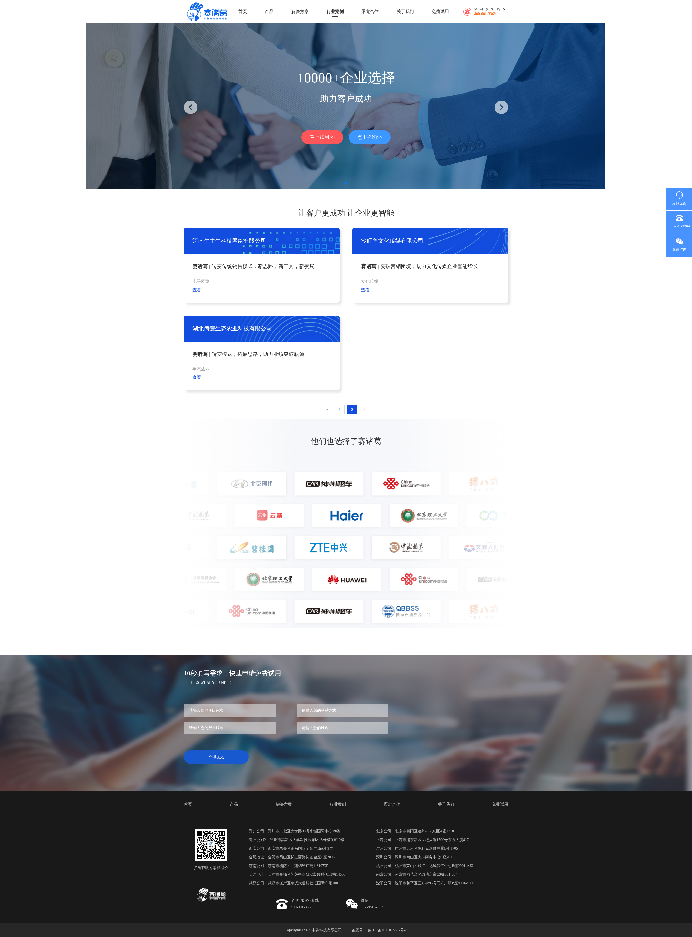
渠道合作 (370, 11)
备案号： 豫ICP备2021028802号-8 (379, 930)
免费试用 (440, 11)
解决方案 (300, 11)
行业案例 (335, 11)
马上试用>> (322, 137)
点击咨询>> (369, 137)
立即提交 (216, 757)
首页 (242, 11)
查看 (196, 289)
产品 (269, 11)
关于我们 (405, 11)
